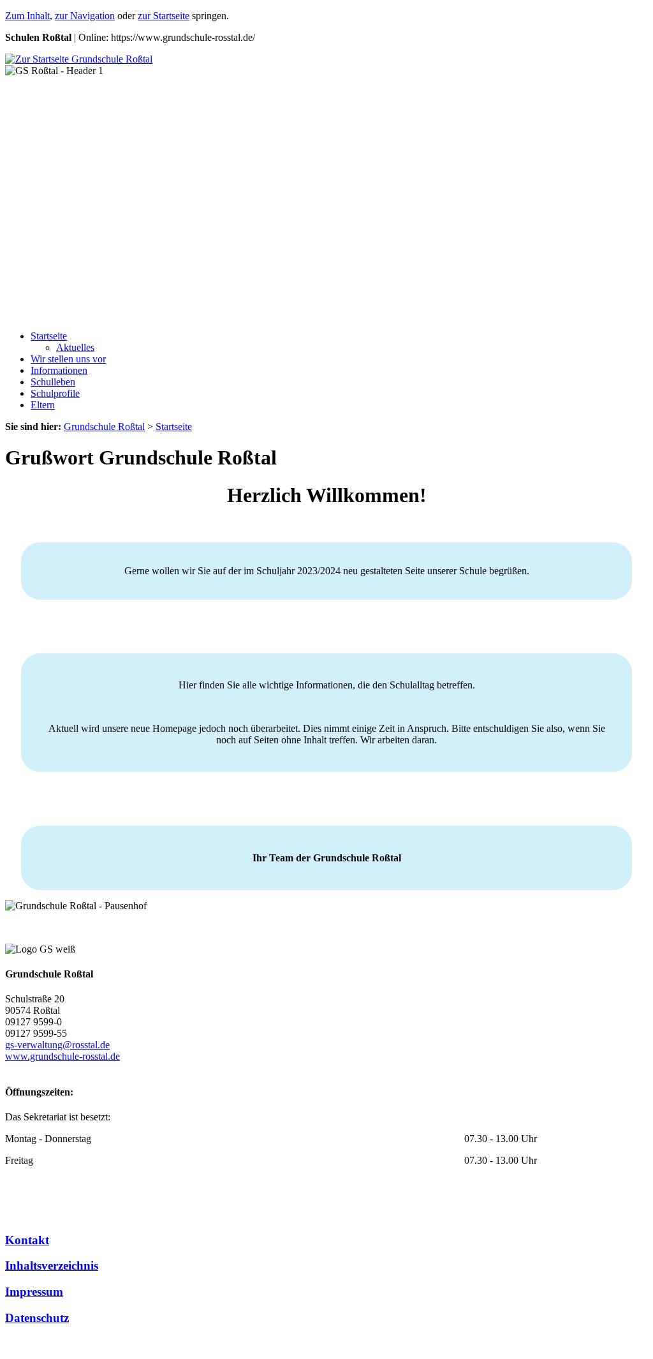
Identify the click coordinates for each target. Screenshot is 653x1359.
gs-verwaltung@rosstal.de (57, 1044)
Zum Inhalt (27, 15)
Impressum (34, 1291)
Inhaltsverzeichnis (51, 1265)
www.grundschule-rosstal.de (62, 1056)
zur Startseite (163, 15)
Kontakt (27, 1240)
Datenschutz (37, 1318)
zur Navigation (85, 15)
